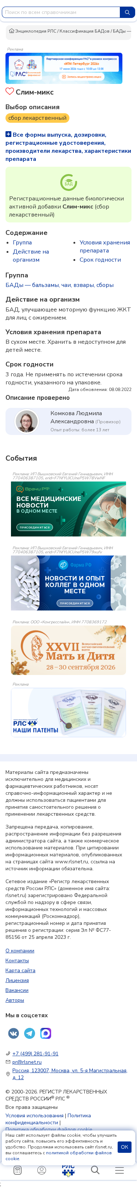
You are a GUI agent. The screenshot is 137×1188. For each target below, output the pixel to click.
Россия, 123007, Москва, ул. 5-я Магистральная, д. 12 (70, 1074)
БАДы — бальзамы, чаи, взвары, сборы (59, 285)
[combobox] (61, 12)
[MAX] (46, 1033)
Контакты (17, 960)
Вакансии (16, 990)
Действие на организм (31, 256)
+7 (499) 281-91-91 (35, 1053)
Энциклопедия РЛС (35, 31)
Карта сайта (20, 970)
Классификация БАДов (85, 31)
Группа (22, 243)
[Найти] (127, 12)
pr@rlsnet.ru (27, 1062)
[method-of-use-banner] (63, 68)
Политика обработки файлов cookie (48, 1129)
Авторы (14, 1000)
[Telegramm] (30, 1033)
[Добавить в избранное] (9, 92)
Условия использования (34, 1115)
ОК (124, 1147)
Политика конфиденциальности (48, 1119)
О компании (19, 950)
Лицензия (17, 980)
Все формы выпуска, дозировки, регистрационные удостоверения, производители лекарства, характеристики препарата (68, 147)
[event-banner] (68, 650)
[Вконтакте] (13, 1033)
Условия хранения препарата (105, 247)
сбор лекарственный (37, 118)
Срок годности (100, 260)
